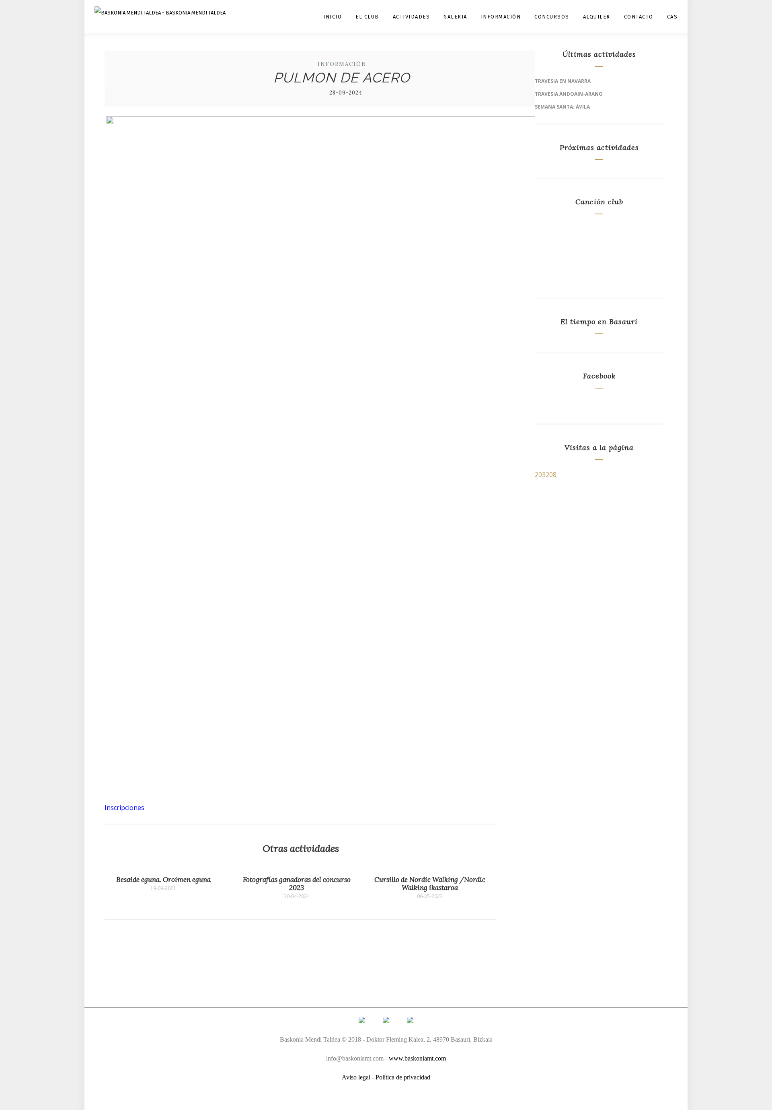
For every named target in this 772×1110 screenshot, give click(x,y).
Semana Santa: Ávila (562, 106)
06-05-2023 (430, 896)
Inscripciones (124, 807)
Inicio (332, 17)
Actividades (411, 17)
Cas (672, 17)
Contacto (638, 17)
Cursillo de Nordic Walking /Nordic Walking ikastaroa (429, 883)
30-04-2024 (297, 896)
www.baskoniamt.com (417, 1058)
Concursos (551, 17)
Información (501, 17)
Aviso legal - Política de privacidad (386, 1077)
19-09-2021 (163, 888)
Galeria (455, 17)
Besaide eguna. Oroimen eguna (163, 879)
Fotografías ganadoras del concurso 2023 (297, 883)
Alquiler (596, 17)
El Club (367, 17)
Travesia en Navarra (563, 81)
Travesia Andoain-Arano (569, 93)
